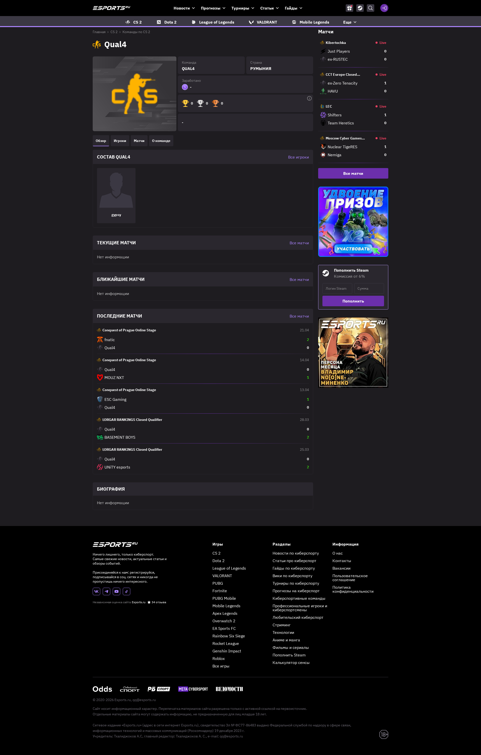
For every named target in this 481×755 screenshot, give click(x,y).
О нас (337, 553)
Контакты (341, 561)
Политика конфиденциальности (353, 589)
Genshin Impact (226, 651)
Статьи (267, 8)
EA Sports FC (224, 628)
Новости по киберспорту (296, 553)
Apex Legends (224, 613)
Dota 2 (218, 561)
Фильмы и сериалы (291, 647)
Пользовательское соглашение (350, 578)
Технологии (283, 632)
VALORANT (222, 576)
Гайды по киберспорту (294, 568)
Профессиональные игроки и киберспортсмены (300, 608)
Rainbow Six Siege (228, 636)
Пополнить (353, 301)
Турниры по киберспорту (296, 583)
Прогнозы (210, 8)
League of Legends (229, 568)
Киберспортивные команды (299, 598)
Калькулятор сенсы (291, 662)
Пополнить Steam (289, 655)
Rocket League (225, 643)
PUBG (217, 583)
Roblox (218, 658)
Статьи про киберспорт (294, 561)
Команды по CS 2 (136, 32)
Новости (182, 8)
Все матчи (353, 173)
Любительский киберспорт (298, 617)
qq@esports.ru (144, 700)
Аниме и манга (286, 640)
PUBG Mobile (224, 598)
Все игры (220, 666)
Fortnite (219, 591)
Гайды (291, 8)
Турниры (240, 8)
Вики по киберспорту (292, 576)
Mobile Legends (226, 606)
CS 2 (113, 32)
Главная (99, 32)
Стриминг (282, 625)
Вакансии (341, 568)
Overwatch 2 (223, 621)
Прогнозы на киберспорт (296, 591)
